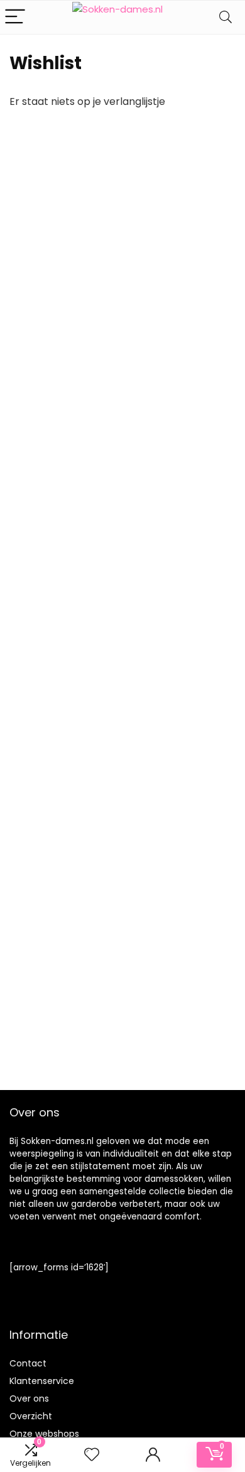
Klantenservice (41, 1381)
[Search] (225, 17)
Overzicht (30, 1416)
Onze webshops (44, 1433)
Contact (27, 1363)
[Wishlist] (91, 1455)
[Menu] (15, 17)
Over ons (29, 1398)
